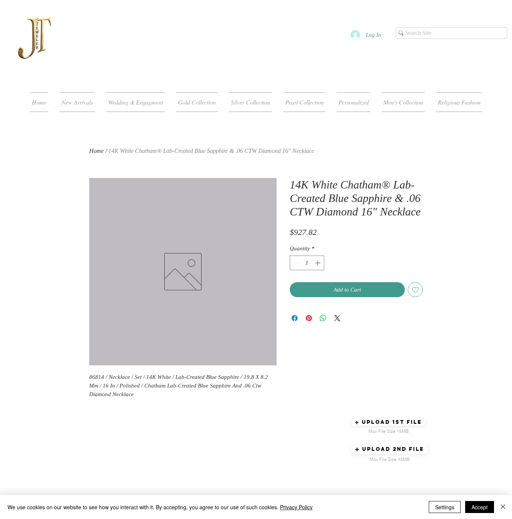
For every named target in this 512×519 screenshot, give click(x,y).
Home (96, 151)
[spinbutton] (307, 263)
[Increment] (318, 263)
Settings (444, 507)
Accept (480, 507)
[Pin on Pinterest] (308, 318)
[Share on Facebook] (294, 318)
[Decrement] (296, 263)
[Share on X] (337, 318)
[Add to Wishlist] (415, 290)
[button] (388, 422)
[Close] (503, 507)
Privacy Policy (296, 507)
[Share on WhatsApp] (323, 318)
